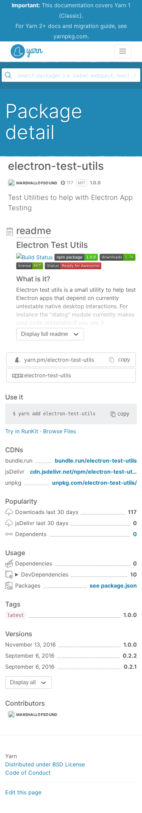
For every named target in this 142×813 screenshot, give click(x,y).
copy (124, 359)
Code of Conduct (28, 772)
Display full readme (44, 334)
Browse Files (59, 431)
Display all (23, 682)
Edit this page (23, 792)
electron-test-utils (47, 375)
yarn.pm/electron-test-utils (59, 359)
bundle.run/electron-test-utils (96, 460)
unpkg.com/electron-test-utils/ (94, 482)
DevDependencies (44, 574)
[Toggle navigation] (122, 51)
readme (33, 230)
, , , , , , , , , (41, 575)
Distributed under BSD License (45, 764)
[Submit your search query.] (8, 75)
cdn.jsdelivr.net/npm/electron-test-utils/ (85, 471)
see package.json (113, 585)
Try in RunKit (21, 431)
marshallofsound (37, 183)
